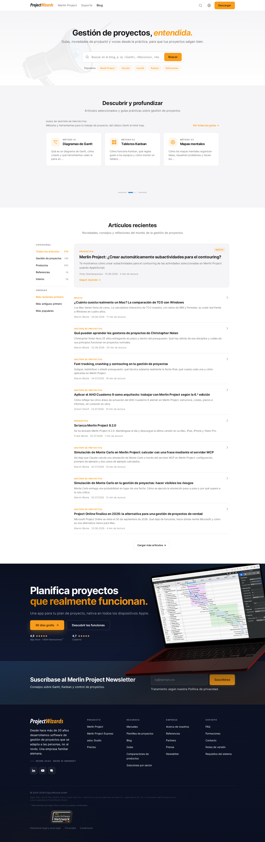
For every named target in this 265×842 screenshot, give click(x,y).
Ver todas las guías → (206, 125)
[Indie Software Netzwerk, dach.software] (61, 816)
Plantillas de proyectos (140, 733)
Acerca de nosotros (177, 726)
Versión (126, 68)
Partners (171, 740)
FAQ (208, 726)
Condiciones (86, 828)
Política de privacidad (203, 689)
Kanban (155, 68)
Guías (130, 747)
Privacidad (70, 828)
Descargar (224, 5)
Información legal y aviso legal (45, 828)
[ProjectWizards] (53, 722)
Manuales (132, 726)
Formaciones (213, 733)
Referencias (172, 68)
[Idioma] (209, 5)
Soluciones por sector (139, 765)
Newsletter (172, 753)
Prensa (170, 747)
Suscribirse (222, 679)
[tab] (122, 192)
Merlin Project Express (100, 733)
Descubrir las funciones (88, 625)
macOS (140, 68)
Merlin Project (67, 5)
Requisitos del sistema (219, 753)
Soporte (86, 5)
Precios (91, 747)
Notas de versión (216, 747)
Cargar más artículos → (151, 545)
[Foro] (51, 770)
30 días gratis (44, 625)
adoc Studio (94, 740)
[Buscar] (200, 5)
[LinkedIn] (33, 770)
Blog (100, 5)
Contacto (211, 740)
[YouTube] (42, 770)
